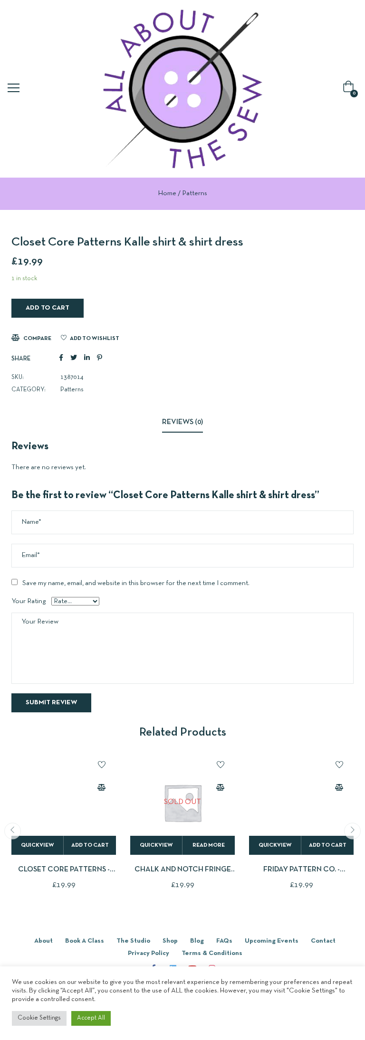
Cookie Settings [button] (39, 1018)
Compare (37, 338)
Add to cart (47, 308)
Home (167, 193)
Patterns (194, 193)
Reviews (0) (182, 422)
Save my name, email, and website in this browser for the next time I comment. (136, 583)
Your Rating (28, 601)
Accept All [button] (91, 1018)
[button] (350, 89)
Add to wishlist (94, 338)
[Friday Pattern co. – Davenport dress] (301, 802)
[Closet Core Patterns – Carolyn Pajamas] (63, 802)
